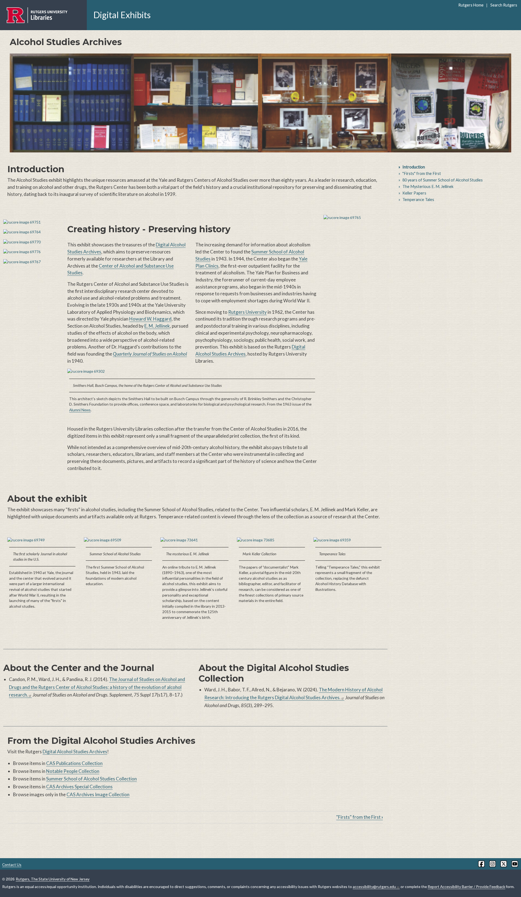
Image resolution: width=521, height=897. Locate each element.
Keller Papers (414, 193)
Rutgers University (247, 312)
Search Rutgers (503, 5)
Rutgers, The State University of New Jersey (53, 879)
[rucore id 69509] (119, 540)
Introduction (413, 167)
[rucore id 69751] (32, 222)
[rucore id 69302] (192, 371)
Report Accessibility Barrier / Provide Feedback (466, 886)
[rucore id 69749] (42, 540)
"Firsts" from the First (359, 817)
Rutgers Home (471, 5)
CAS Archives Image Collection (97, 794)
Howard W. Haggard (150, 319)
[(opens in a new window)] (481, 864)
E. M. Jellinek (157, 326)
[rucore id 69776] (32, 252)
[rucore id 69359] (348, 540)
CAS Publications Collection (74, 763)
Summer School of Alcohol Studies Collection (91, 779)
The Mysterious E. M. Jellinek (427, 186)
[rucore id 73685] (272, 540)
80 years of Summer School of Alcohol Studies (442, 180)
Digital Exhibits (122, 15)
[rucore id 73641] (195, 540)
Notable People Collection (72, 771)
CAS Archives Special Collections (79, 786)
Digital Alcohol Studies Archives (75, 751)
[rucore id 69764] (32, 232)
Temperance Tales (418, 199)
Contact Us (11, 864)
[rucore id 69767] (32, 262)
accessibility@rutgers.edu (374, 886)
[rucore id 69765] (355, 218)
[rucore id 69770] (32, 242)
